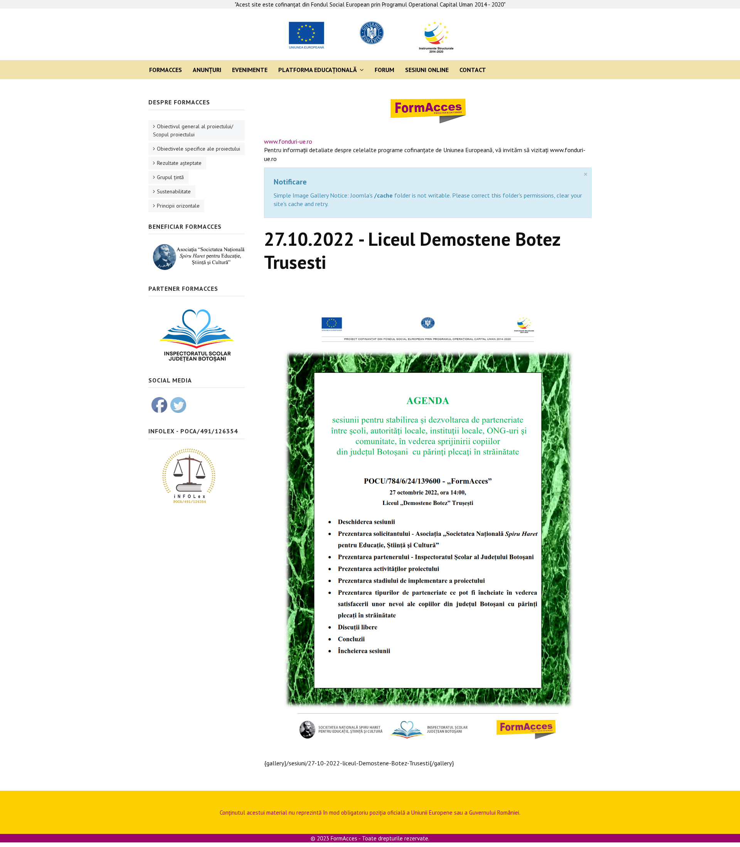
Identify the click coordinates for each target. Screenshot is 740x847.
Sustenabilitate (174, 191)
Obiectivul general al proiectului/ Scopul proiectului (193, 130)
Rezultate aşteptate (179, 162)
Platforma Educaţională (317, 70)
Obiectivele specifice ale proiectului (198, 148)
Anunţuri (207, 70)
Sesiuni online (427, 70)
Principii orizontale (178, 205)
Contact (472, 70)
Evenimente (249, 70)
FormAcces (165, 70)
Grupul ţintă (170, 177)
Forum (384, 70)
